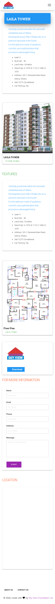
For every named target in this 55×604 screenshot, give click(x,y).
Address (10, 426)
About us (8, 590)
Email (8, 402)
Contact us (23, 590)
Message (10, 438)
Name (8, 391)
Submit (14, 464)
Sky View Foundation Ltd (41, 598)
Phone (9, 414)
